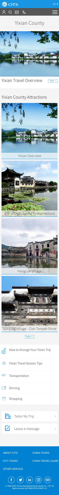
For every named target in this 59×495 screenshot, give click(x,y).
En (54, 4)
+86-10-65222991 (24, 12)
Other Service (13, 469)
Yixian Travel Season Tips (25, 363)
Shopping (15, 399)
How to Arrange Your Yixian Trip (30, 350)
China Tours (41, 453)
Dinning (14, 388)
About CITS (10, 453)
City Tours (10, 461)
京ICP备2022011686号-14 (36, 488)
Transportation (19, 376)
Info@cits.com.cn (16, 12)
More (53, 81)
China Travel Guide (45, 461)
